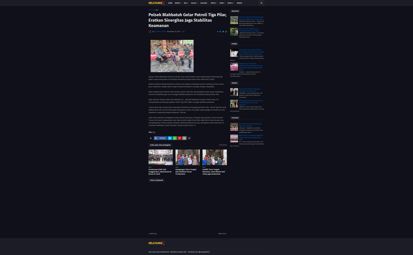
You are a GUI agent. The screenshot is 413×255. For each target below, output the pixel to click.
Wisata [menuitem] (239, 3)
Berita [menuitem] (177, 3)
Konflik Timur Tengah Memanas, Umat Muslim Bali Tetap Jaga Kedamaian (214, 171)
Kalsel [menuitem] (193, 3)
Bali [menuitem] (185, 3)
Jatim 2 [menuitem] (230, 3)
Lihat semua (223, 145)
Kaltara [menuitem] (203, 3)
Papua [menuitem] (213, 3)
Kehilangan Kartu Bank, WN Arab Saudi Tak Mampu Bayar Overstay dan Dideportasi (251, 103)
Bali (157, 10)
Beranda (151, 10)
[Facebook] (220, 31)
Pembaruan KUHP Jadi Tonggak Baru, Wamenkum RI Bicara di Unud (160, 171)
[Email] (184, 138)
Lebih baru (153, 234)
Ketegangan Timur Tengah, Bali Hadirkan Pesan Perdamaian (186, 171)
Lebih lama (222, 234)
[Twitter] (223, 31)
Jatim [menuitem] (222, 3)
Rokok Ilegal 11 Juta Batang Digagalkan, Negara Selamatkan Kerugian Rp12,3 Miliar (251, 137)
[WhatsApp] (226, 31)
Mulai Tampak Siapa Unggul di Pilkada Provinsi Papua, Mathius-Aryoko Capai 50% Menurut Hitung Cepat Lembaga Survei (251, 52)
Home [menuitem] (170, 3)
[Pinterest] (179, 138)
